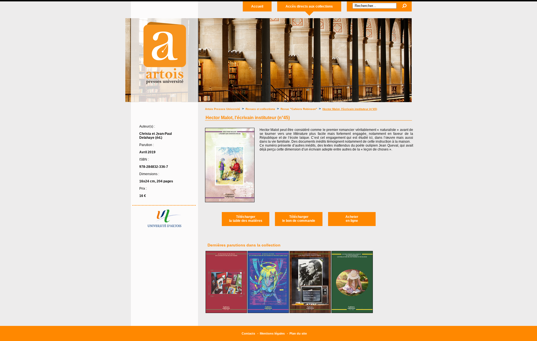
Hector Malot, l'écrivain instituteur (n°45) (349, 108)
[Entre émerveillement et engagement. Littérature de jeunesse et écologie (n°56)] (352, 312)
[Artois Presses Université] (164, 87)
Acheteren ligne (351, 219)
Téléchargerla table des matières (245, 219)
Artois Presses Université (222, 108)
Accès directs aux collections (309, 6)
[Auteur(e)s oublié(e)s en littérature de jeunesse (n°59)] (226, 312)
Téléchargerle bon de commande (298, 219)
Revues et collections (261, 108)
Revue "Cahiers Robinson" (299, 108)
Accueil (257, 6)
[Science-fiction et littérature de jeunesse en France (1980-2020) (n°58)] (268, 312)
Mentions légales (272, 333)
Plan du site (298, 333)
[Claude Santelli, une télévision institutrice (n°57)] (310, 312)
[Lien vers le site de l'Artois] (164, 226)
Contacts (248, 333)
